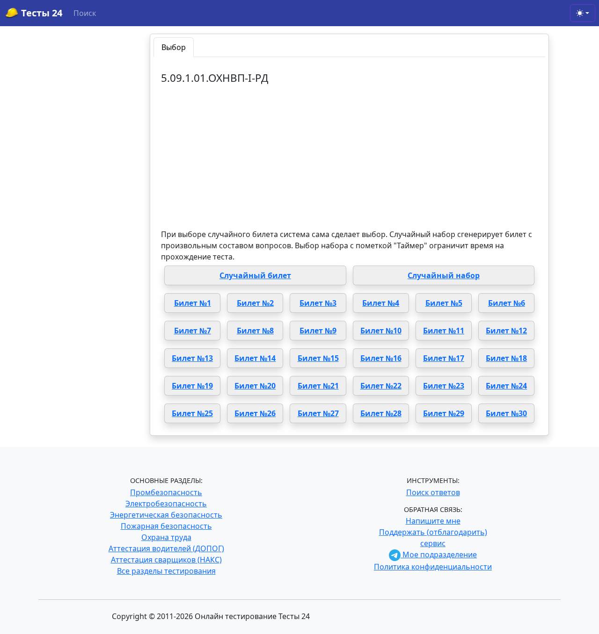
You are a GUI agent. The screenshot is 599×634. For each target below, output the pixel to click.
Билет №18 (506, 358)
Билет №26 (255, 413)
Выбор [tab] (173, 47)
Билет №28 (381, 413)
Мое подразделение (439, 554)
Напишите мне (433, 521)
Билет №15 (318, 358)
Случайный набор (444, 275)
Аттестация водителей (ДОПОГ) (166, 548)
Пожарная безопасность (166, 526)
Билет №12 (506, 330)
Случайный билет (255, 275)
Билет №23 (443, 386)
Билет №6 (506, 303)
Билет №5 (443, 303)
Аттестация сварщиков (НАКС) (166, 560)
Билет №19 (192, 386)
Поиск (84, 13)
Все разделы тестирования (166, 571)
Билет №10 (381, 330)
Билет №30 (506, 413)
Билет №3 (318, 303)
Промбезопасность (166, 492)
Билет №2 (255, 303)
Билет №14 (255, 358)
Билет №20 (255, 386)
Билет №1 (192, 303)
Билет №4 (380, 303)
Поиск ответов (433, 492)
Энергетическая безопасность (166, 515)
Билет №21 (318, 386)
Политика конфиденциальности (433, 567)
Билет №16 (381, 358)
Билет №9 (318, 330)
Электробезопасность (166, 503)
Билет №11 (443, 330)
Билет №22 (381, 386)
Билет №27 (318, 413)
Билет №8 (255, 330)
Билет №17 (443, 358)
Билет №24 (506, 386)
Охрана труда (166, 537)
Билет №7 (192, 330)
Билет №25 (192, 413)
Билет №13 (192, 358)
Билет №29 (443, 413)
